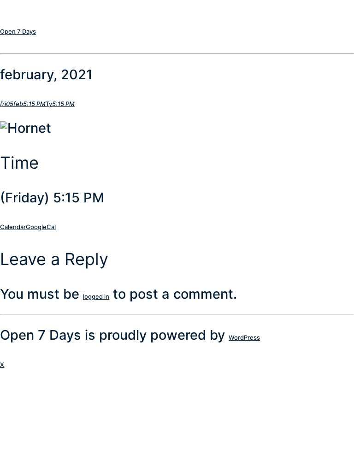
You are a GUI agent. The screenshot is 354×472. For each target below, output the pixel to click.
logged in (96, 296)
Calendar (13, 226)
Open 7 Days (18, 31)
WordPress (244, 337)
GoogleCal (41, 226)
